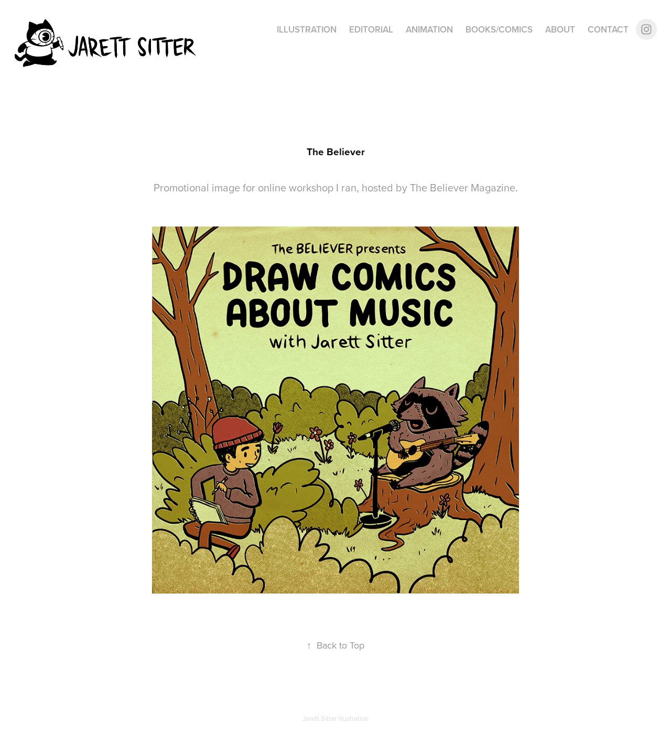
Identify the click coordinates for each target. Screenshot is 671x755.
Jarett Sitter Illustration (335, 718)
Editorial (371, 29)
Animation (429, 29)
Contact (608, 29)
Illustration (307, 29)
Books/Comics (499, 29)
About (560, 29)
